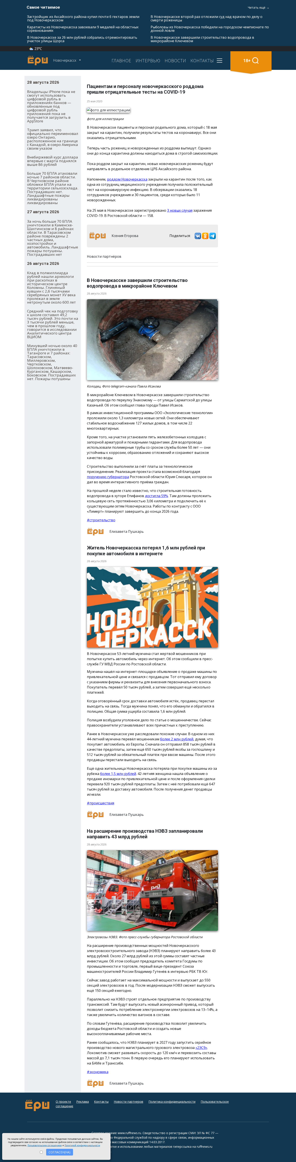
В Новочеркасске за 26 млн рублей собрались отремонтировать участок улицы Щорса (82, 39)
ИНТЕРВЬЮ (148, 61)
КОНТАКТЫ (202, 61)
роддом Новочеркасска (127, 179)
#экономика (97, 1071)
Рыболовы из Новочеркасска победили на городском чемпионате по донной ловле (210, 29)
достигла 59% (156, 495)
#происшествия (100, 803)
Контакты (101, 1102)
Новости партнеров (128, 1102)
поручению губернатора (108, 476)
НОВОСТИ (175, 61)
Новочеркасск (65, 60)
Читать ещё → (258, 7)
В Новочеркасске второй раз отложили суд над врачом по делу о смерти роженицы (206, 18)
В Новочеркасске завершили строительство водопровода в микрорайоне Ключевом (202, 39)
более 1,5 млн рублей (118, 773)
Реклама (82, 1102)
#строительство (101, 520)
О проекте (63, 1102)
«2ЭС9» (201, 1047)
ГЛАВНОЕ (121, 61)
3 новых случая (179, 210)
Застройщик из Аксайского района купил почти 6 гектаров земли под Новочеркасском (83, 18)
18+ (246, 60)
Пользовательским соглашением (45, 1145)
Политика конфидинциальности (171, 1102)
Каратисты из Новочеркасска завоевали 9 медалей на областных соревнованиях (82, 29)
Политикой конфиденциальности (82, 1145)
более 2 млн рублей (176, 739)
